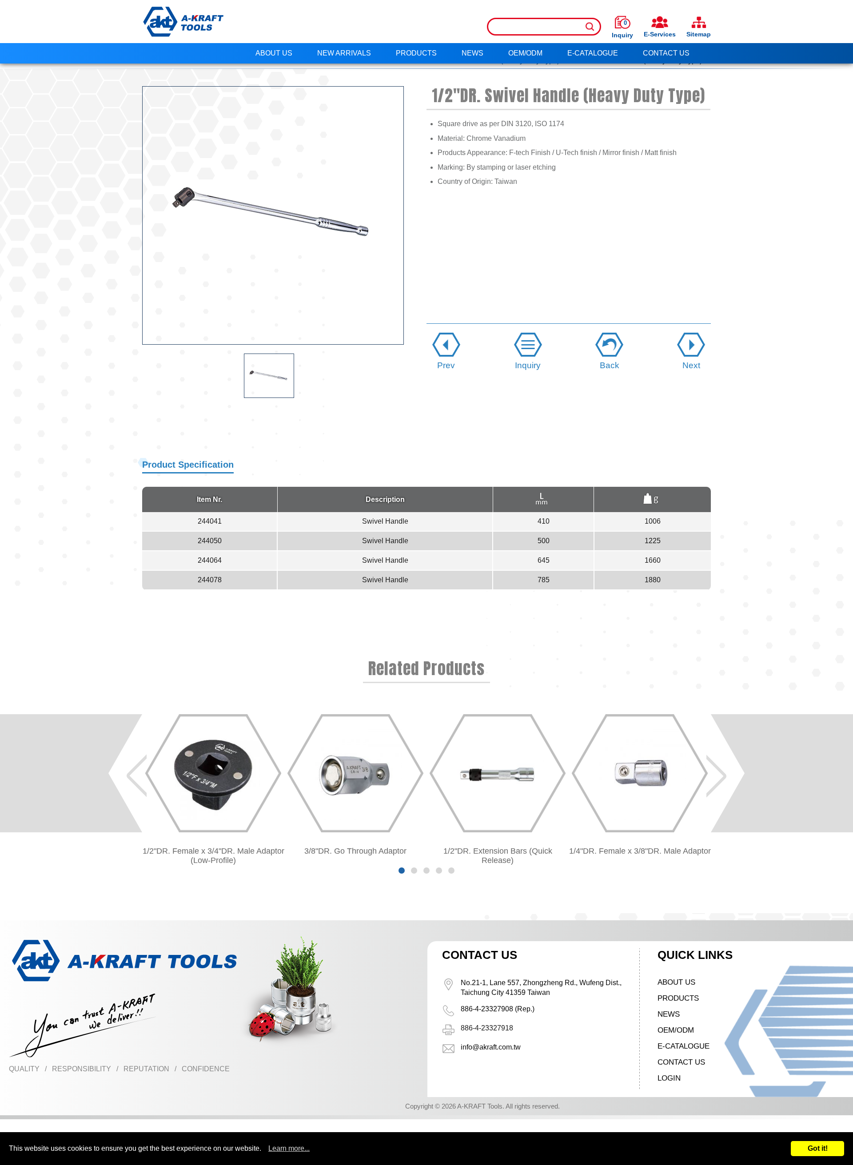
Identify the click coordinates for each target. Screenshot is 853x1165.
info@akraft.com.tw (491, 1047)
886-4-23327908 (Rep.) (497, 1009)
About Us (273, 53)
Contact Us (666, 53)
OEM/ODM (525, 53)
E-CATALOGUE (592, 53)
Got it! (818, 1148)
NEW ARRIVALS (344, 53)
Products (416, 53)
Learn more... (289, 1148)
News (472, 53)
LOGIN (669, 1078)
